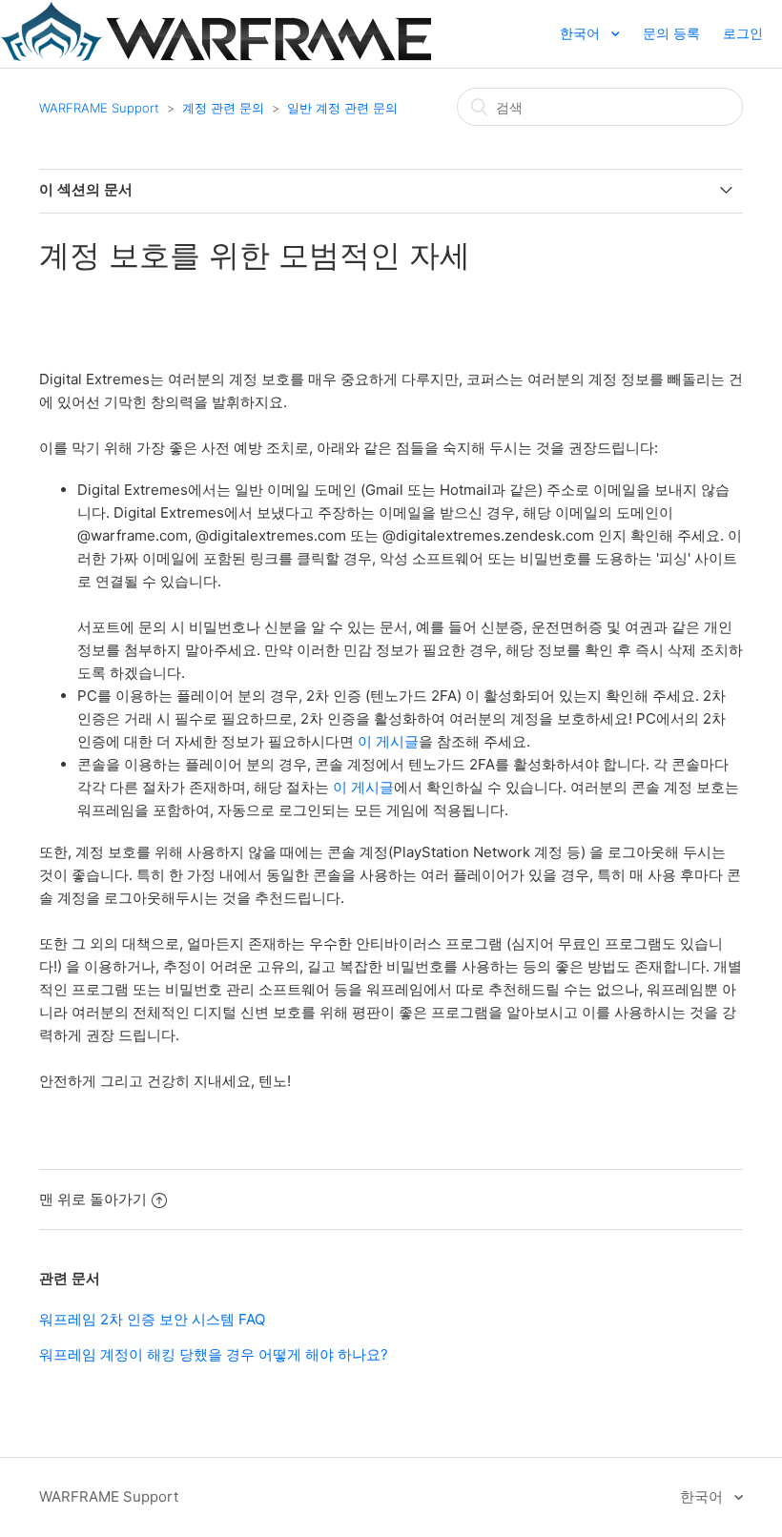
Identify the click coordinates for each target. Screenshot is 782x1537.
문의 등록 (671, 33)
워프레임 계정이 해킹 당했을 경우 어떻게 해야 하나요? (213, 1354)
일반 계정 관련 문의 (342, 107)
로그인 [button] (743, 33)
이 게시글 (388, 741)
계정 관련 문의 (223, 107)
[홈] (215, 56)
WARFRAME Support (99, 107)
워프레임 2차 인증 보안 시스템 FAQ (152, 1319)
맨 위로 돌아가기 (93, 1199)
